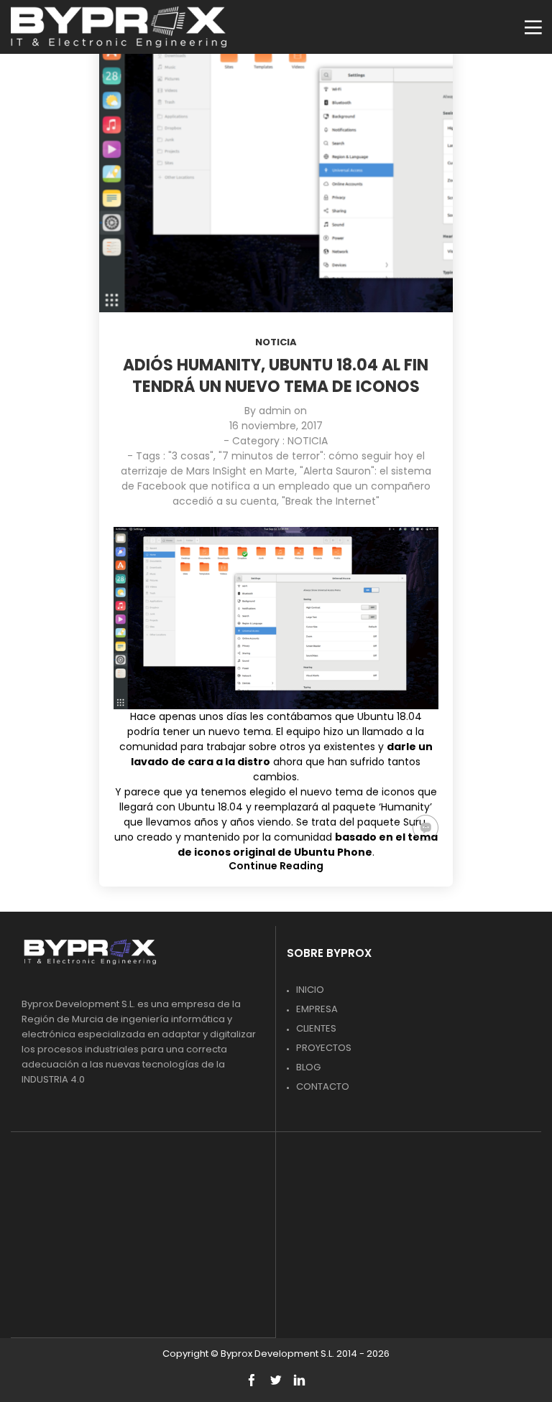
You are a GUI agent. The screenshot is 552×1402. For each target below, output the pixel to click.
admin (275, 410)
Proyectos (323, 1048)
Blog (308, 1067)
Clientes (316, 1028)
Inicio (310, 989)
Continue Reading (276, 866)
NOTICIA (276, 342)
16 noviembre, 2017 (276, 426)
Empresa (317, 1009)
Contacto (322, 1086)
